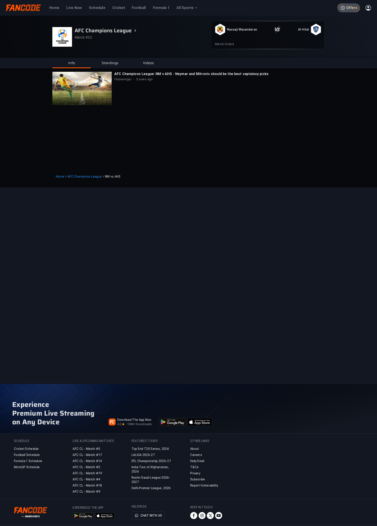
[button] (71, 63)
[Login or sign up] (368, 8)
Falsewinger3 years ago (133, 79)
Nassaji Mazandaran (242, 29)
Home (60, 176)
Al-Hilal (303, 29)
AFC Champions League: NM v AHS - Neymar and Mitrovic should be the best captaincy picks (191, 74)
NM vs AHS (112, 176)
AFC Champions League (85, 176)
